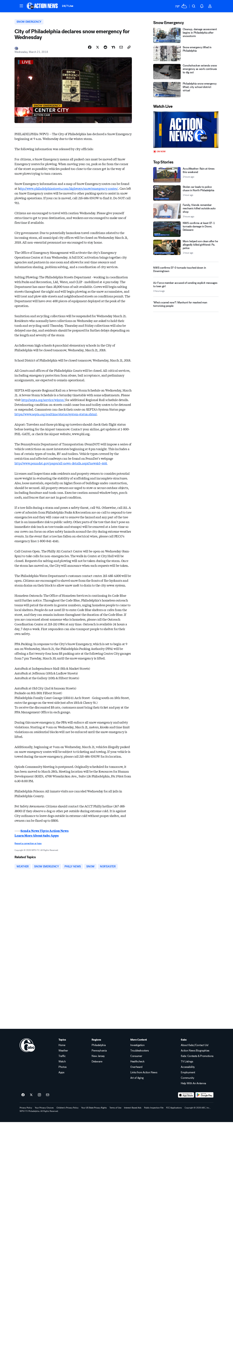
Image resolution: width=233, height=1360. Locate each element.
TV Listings (187, 1061)
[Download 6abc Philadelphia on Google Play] (204, 1095)
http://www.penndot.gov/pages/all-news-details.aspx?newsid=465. (60, 463)
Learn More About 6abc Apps (36, 835)
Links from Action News (143, 1072)
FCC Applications (174, 1108)
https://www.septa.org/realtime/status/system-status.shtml (55, 414)
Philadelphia (99, 1045)
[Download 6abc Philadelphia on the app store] (186, 1095)
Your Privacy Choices (44, 1108)
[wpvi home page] (27, 1045)
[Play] (185, 129)
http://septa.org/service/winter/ (43, 399)
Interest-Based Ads (132, 1108)
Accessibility (188, 1067)
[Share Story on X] (97, 47)
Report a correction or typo (27, 843)
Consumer (136, 1056)
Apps (61, 1072)
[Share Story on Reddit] (105, 47)
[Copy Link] (129, 47)
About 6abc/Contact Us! (194, 1045)
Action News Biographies (195, 1050)
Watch (62, 1061)
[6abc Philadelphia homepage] (42, 6)
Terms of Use (115, 1108)
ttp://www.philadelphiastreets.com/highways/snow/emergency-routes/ (69, 188)
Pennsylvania (99, 1050)
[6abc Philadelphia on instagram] (39, 1095)
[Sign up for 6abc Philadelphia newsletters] (47, 1095)
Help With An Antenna (193, 1083)
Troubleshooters (139, 1050)
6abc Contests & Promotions (197, 1056)
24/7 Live (67, 6)
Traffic (62, 1056)
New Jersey (98, 1056)
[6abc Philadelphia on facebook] (23, 1095)
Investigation (137, 1045)
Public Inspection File (153, 1108)
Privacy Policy (26, 1108)
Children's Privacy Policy (67, 1108)
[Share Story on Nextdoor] (113, 47)
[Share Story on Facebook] (90, 47)
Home (62, 1045)
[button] (21, 5)
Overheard (136, 1067)
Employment (188, 1072)
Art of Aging (137, 1078)
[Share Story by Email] (121, 47)
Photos (63, 1067)
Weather (63, 1050)
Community (187, 1078)
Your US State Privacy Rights (94, 1108)
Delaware (97, 1061)
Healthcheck (137, 1061)
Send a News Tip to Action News (44, 830)
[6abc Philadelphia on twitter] (31, 1095)
